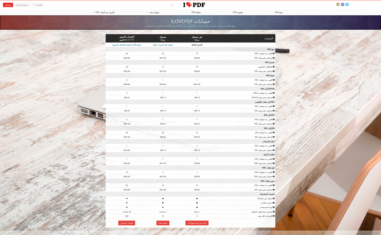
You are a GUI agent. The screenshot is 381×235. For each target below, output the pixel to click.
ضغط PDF (196, 12)
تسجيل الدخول (22, 5)
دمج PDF (279, 12)
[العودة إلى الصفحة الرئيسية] (190, 4)
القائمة (39, 5)
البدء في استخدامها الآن (197, 223)
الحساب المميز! (126, 223)
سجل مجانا (163, 223)
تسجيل (8, 5)
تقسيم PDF (238, 12)
